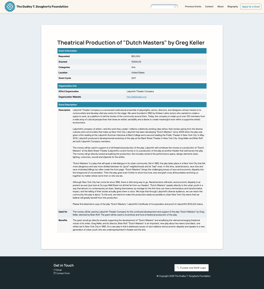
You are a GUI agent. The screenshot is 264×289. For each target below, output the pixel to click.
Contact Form (63, 273)
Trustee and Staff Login (192, 267)
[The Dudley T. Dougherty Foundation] (9, 6)
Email (58, 270)
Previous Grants (193, 6)
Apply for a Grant (251, 6)
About (220, 6)
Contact (209, 6)
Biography (233, 6)
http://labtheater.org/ (136, 96)
